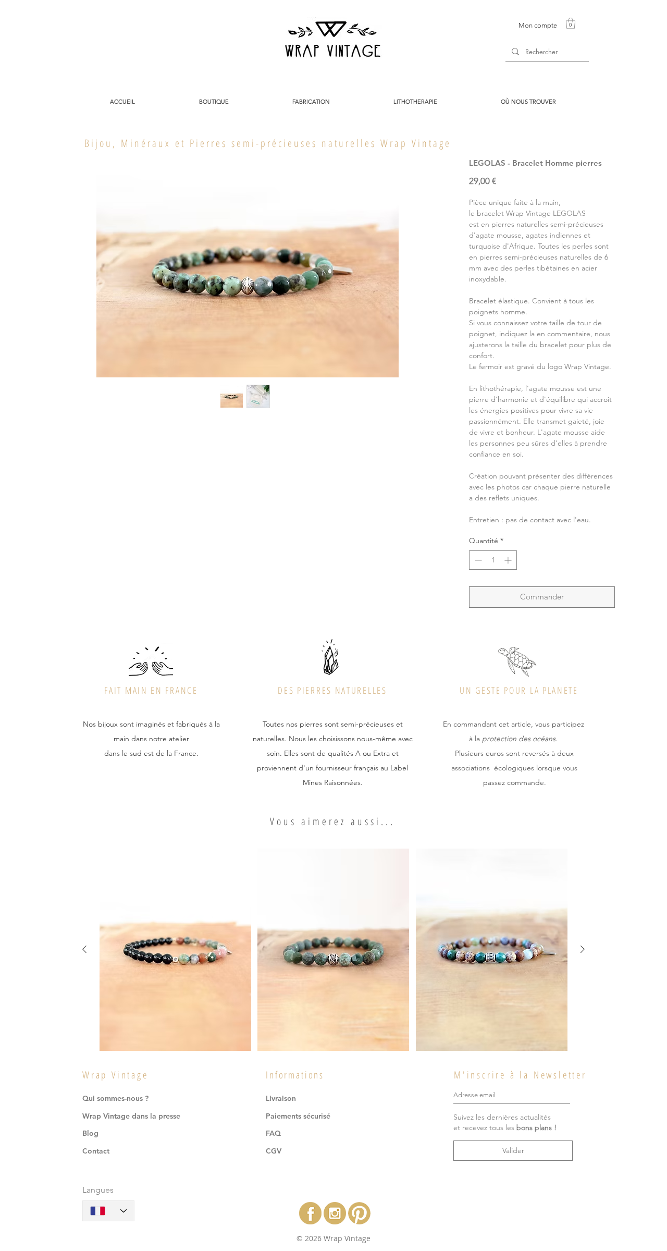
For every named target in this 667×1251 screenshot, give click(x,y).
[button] (570, 23)
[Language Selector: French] (108, 1210)
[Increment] (508, 560)
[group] (333, 949)
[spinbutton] (493, 560)
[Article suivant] (582, 949)
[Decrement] (477, 560)
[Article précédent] (84, 949)
